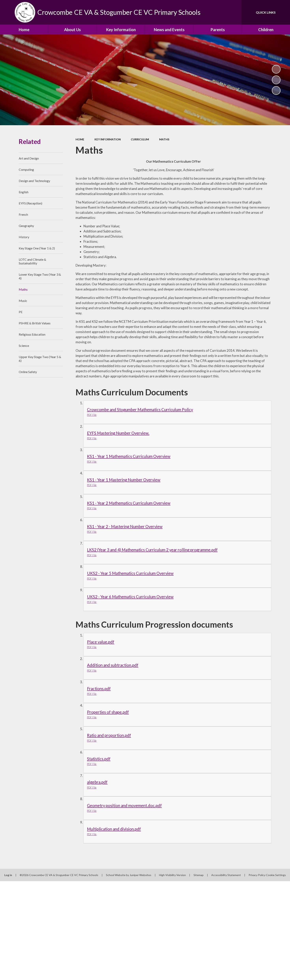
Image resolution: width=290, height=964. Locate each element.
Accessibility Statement (226, 875)
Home (80, 139)
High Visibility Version (172, 875)
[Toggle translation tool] (221, 12)
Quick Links (266, 12)
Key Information (107, 139)
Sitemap (199, 875)
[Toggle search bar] (234, 12)
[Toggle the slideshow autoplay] (276, 69)
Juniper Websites (140, 875)
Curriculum (140, 139)
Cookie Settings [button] (276, 875)
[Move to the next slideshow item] (276, 90)
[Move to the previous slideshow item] (276, 80)
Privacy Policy (257, 875)
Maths (164, 139)
